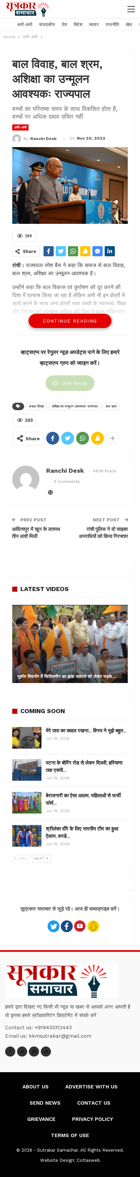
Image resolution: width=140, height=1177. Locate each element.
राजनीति (112, 24)
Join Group (74, 383)
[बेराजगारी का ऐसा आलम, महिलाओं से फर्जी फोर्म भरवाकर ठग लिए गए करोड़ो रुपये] (26, 803)
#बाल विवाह (36, 406)
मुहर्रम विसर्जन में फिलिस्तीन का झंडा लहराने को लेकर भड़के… (66, 676)
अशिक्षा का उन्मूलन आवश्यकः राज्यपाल (75, 406)
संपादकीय (47, 24)
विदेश (78, 24)
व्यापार (94, 24)
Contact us (93, 1103)
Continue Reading (70, 321)
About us (35, 1087)
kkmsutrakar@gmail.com (60, 1036)
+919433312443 (53, 1028)
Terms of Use (70, 1135)
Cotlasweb (88, 1160)
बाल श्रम (111, 406)
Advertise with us (91, 1087)
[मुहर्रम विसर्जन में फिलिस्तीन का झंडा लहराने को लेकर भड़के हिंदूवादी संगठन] (70, 644)
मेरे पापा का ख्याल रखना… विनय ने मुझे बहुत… (86, 730)
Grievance (41, 1119)
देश (64, 24)
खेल (129, 24)
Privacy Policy (92, 1119)
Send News (45, 1103)
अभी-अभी (24, 24)
